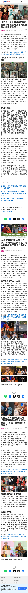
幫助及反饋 (16, 580)
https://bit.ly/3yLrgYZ (7, 211)
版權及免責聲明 (17, 577)
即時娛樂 (3, 30)
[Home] (6, 1)
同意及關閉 (22, 588)
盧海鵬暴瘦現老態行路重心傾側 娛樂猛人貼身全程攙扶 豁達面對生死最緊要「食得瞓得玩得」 (14, 361)
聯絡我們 (3, 577)
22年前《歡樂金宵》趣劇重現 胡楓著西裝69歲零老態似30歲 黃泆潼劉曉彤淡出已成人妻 (13, 193)
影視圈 (2, 250)
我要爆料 (16, 583)
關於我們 (3, 580)
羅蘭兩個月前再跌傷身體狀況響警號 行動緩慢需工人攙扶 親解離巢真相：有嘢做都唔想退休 (14, 471)
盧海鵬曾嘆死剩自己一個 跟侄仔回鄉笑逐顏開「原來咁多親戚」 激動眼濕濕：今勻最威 (13, 317)
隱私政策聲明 (4, 583)
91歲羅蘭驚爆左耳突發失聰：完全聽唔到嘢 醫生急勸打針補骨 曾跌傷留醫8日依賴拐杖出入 (14, 536)
